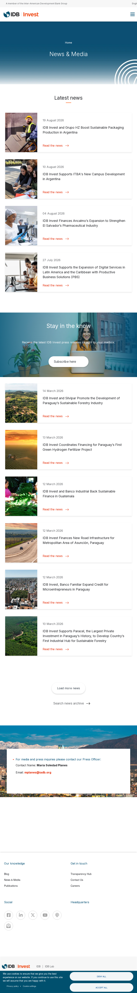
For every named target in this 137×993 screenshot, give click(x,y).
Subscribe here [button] (65, 361)
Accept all (101, 987)
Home (68, 42)
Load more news (68, 688)
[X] (32, 915)
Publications (11, 885)
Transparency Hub (81, 874)
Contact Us (77, 880)
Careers (75, 885)
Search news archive (68, 703)
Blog (6, 874)
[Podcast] (57, 915)
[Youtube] (44, 915)
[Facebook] (8, 915)
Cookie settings (29, 986)
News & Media (12, 880)
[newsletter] (8, 925)
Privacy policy (13, 986)
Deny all (101, 976)
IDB (38, 966)
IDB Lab (49, 966)
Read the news (53, 145)
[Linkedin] (20, 915)
